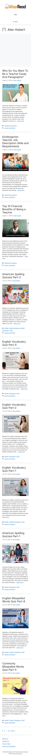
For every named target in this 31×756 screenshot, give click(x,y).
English (6, 328)
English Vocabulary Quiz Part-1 (14, 469)
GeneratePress (18, 753)
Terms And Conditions (9, 746)
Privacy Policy (6, 744)
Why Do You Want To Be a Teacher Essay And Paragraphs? (15, 74)
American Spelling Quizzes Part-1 (13, 534)
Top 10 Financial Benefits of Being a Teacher (14, 209)
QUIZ (11, 330)
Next (13, 730)
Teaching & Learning (10, 125)
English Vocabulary (10, 393)
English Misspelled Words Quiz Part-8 (13, 600)
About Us (5, 738)
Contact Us (5, 741)
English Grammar (14, 328)
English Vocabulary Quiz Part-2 (14, 406)
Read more (20, 121)
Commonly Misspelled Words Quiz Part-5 (13, 666)
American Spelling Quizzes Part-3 (13, 276)
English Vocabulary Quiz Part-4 (14, 343)
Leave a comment (9, 128)
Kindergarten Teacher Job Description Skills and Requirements (15, 141)
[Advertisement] (15, 50)
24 (9, 730)
